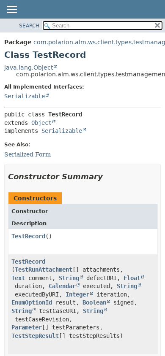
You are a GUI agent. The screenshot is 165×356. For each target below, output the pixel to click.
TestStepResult (35, 335)
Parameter (26, 327)
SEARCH (29, 26)
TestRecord (28, 236)
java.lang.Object (28, 67)
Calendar (62, 286)
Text (18, 278)
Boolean (94, 302)
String (69, 278)
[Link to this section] (108, 176)
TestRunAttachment (43, 269)
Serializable (24, 96)
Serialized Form (27, 154)
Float (132, 278)
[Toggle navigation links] (11, 10)
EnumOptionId (31, 302)
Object (41, 122)
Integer (77, 294)
